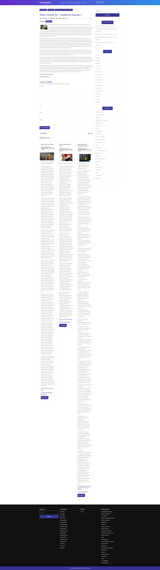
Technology (98, 169)
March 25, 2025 (82, 148)
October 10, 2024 (64, 148)
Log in (82, 511)
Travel (97, 172)
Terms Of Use (84, 2)
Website (41, 119)
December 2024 (99, 71)
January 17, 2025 (46, 147)
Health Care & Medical (100, 136)
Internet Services (99, 142)
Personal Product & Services (101, 150)
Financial (97, 128)
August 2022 (98, 93)
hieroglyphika (52, 18)
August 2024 (98, 82)
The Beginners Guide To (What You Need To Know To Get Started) (84, 488)
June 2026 (98, 57)
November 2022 (99, 85)
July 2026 (97, 55)
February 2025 (98, 66)
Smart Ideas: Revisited (45, 76)
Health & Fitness (99, 134)
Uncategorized (98, 175)
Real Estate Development (101, 158)
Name (41, 105)
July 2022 (97, 96)
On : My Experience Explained (46, 74)
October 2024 (98, 77)
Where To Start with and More (65, 319)
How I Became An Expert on (65, 322)
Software (97, 164)
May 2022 (98, 101)
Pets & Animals (98, 153)
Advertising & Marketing (100, 111)
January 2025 (98, 68)
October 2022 (98, 88)
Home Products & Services (101, 139)
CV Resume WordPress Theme (77, 568)
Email (41, 112)
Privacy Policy (77, 2)
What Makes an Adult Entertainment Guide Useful (105, 26)
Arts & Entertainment (100, 114)
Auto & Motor (98, 117)
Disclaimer (63, 2)
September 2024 (99, 79)
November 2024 (99, 74)
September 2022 (99, 90)
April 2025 (98, 60)
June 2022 (98, 99)
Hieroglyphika (45, 3)
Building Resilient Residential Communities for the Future (107, 34)
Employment (51, 9)
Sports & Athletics (99, 167)
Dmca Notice (69, 2)
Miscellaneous (98, 147)
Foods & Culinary (99, 131)
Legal (97, 145)
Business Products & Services (101, 120)
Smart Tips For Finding (47, 144)
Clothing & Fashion (99, 122)
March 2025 (98, 63)
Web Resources (99, 178)
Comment (42, 86)
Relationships (98, 161)
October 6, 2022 (44, 18)
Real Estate (98, 156)
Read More (45, 398)
